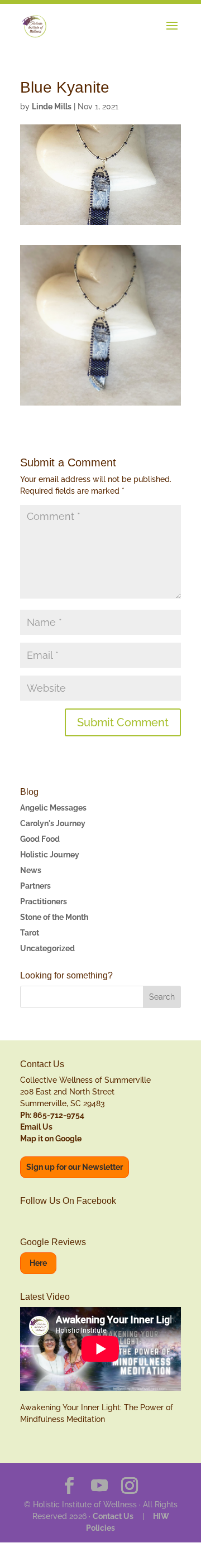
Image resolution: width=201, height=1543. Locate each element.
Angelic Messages (53, 807)
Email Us (36, 1126)
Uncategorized (47, 948)
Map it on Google (51, 1138)
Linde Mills (51, 106)
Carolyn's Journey (52, 823)
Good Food (40, 839)
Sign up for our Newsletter (74, 1167)
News (30, 870)
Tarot (29, 932)
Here (38, 1262)
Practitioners (43, 901)
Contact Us (113, 1516)
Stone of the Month (54, 917)
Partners (35, 885)
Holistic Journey (49, 854)
